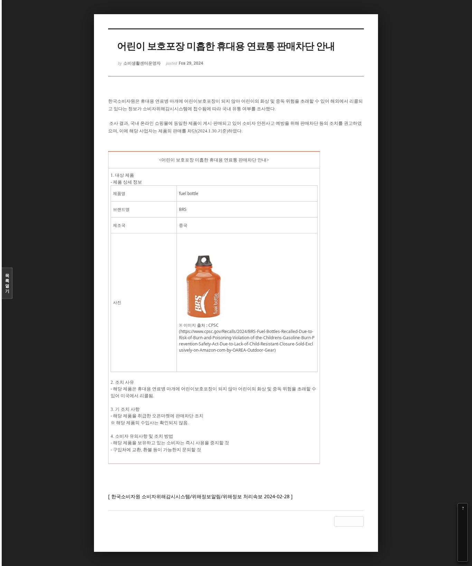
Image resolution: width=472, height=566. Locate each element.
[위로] (463, 537)
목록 (7, 283)
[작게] (463, 527)
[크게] (463, 518)
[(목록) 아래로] (463, 547)
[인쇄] (463, 557)
